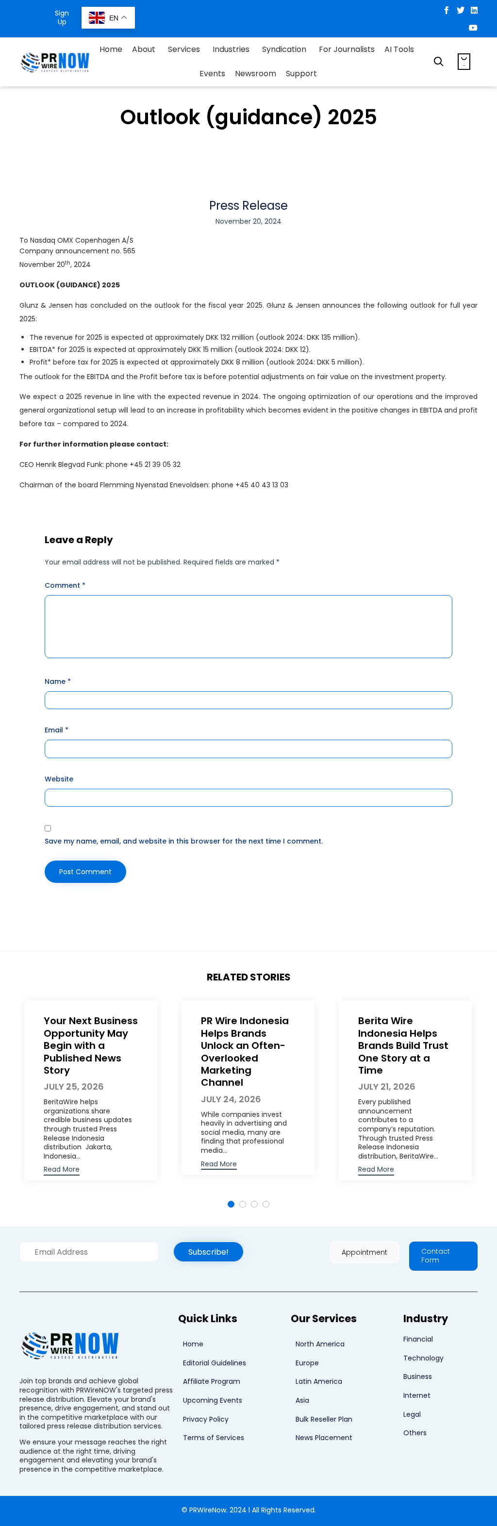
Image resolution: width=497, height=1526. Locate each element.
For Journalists (347, 49)
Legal (412, 1414)
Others (415, 1433)
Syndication (284, 49)
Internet (417, 1395)
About (143, 49)
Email (56, 730)
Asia (302, 1400)
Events (212, 73)
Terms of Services (213, 1438)
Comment (65, 585)
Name (58, 681)
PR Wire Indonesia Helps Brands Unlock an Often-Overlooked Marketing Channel (245, 1051)
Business (417, 1376)
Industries (231, 49)
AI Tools (399, 49)
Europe (307, 1363)
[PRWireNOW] (55, 61)
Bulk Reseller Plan (324, 1419)
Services (184, 49)
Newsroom (255, 73)
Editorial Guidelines (214, 1363)
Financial (418, 1339)
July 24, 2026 (231, 1099)
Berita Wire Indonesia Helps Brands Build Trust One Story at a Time (403, 1045)
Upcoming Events (212, 1400)
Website (59, 779)
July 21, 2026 (386, 1086)
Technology (423, 1358)
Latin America (319, 1381)
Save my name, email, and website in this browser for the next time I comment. (184, 841)
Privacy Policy (206, 1419)
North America (320, 1344)
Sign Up (62, 17)
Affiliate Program (211, 1381)
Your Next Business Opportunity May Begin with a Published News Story (91, 1045)
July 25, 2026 (74, 1086)
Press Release (248, 206)
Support (301, 73)
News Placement (324, 1438)
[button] (62, 1170)
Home (110, 49)
